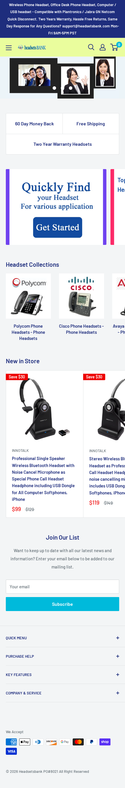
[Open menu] (9, 47)
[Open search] (91, 47)
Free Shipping (90, 123)
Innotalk (20, 450)
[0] (114, 47)
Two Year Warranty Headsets (62, 144)
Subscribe (62, 604)
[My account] (103, 47)
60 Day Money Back (34, 123)
